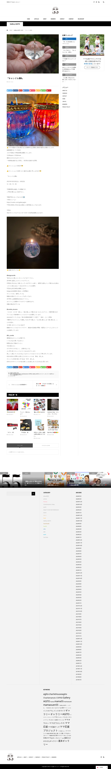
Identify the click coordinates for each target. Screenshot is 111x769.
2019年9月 (78, 674)
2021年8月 (78, 616)
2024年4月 (78, 529)
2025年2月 (78, 510)
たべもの (55, 708)
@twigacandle (11, 275)
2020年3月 (78, 658)
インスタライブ (59, 711)
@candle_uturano (12, 309)
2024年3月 (78, 532)
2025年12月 (79, 501)
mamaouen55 (50, 704)
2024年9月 (78, 523)
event (44, 512)
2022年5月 (78, 592)
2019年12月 (79, 666)
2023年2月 (78, 567)
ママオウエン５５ (57, 723)
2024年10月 (79, 521)
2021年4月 (78, 627)
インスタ (69, 707)
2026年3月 (78, 499)
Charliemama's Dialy (49, 504)
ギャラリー (41, 374)
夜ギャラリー (59, 735)
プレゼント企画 (53, 720)
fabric (45, 515)
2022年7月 (78, 586)
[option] (11, 480)
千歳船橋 (51, 735)
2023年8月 (78, 551)
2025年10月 (79, 504)
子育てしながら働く (67, 735)
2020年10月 (79, 644)
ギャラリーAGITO (49, 374)
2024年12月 (79, 515)
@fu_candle (10, 335)
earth (44, 507)
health (45, 526)
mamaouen (68, 702)
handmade (46, 523)
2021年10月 (79, 611)
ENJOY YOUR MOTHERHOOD (51, 510)
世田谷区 (51, 733)
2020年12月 (79, 638)
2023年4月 (78, 562)
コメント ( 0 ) (19, 445)
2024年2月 (78, 534)
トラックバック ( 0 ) (46, 445)
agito (11, 374)
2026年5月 (78, 496)
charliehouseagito (17, 374)
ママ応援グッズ (54, 727)
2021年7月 (78, 619)
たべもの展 (61, 708)
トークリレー (49, 717)
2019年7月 (78, 679)
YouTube (45, 537)
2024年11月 (79, 518)
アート (65, 708)
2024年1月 (78, 537)
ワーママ (68, 731)
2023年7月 (78, 553)
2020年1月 (78, 663)
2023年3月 (78, 564)
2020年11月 (79, 641)
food (44, 518)
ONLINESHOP (81, 19)
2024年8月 (78, 526)
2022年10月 (79, 578)
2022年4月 (78, 595)
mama (52, 702)
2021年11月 (79, 608)
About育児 (46, 496)
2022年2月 (78, 600)
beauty (45, 501)
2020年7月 (78, 652)
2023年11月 (79, 543)
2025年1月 (78, 512)
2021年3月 (78, 630)
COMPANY (71, 19)
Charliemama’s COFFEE (26, 374)
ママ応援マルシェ (61, 731)
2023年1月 (78, 570)
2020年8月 (78, 649)
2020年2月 (78, 660)
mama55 (59, 701)
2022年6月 (78, 589)
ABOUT (44, 19)
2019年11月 (79, 668)
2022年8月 (78, 584)
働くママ (59, 733)
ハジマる (55, 717)
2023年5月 (78, 559)
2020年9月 (78, 647)
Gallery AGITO (15, 24)
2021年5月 (78, 625)
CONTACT (62, 19)
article (45, 499)
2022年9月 (78, 581)
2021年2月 (78, 633)
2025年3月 (78, 507)
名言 (54, 735)
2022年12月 (79, 573)
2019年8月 (78, 677)
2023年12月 (79, 540)
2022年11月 (79, 575)
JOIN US (64, 101)
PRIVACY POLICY (66, 107)
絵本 (63, 738)
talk (44, 532)
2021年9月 (78, 614)
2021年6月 (78, 622)
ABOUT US (64, 90)
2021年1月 (78, 636)
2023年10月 (79, 545)
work (44, 534)
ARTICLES (36, 19)
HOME (28, 19)
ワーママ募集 (46, 733)
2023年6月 (78, 556)
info (18, 373)
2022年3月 (78, 597)
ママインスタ (61, 720)
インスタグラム (48, 711)
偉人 (55, 733)
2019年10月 (79, 671)
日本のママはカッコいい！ (52, 738)
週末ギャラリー (18, 375)
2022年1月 (78, 603)
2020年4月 (78, 655)
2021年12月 (79, 606)
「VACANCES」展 (49, 707)
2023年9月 (78, 548)
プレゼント (60, 717)
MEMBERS (53, 19)
